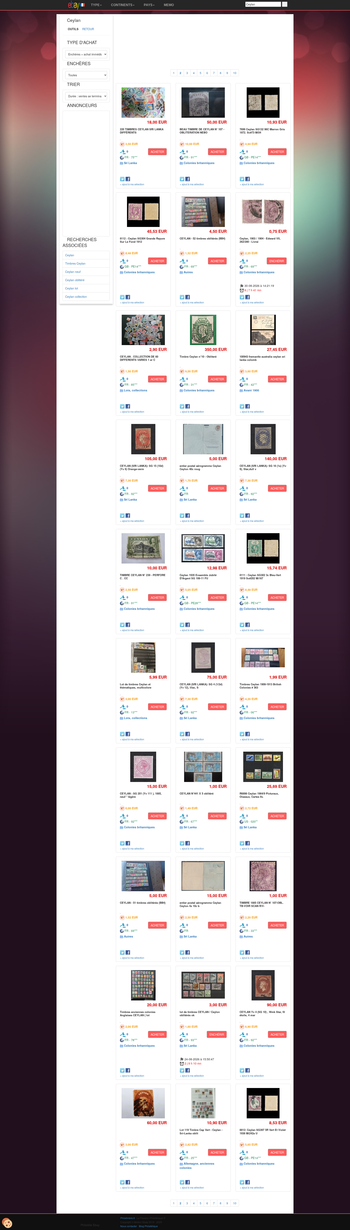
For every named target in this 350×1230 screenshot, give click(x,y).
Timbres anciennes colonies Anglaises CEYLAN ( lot (137, 1013)
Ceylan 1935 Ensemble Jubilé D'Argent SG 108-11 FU (198, 576)
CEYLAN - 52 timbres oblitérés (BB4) (202, 238)
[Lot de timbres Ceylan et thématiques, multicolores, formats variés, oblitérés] (143, 657)
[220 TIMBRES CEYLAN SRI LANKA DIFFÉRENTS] (143, 102)
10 (234, 73)
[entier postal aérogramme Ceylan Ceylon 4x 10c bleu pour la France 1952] (203, 876)
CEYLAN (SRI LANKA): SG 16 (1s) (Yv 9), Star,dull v (263, 467)
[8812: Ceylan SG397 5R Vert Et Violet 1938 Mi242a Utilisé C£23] (263, 1103)
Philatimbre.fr (127, 1218)
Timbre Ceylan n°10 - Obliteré (198, 356)
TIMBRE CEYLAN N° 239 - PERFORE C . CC (142, 576)
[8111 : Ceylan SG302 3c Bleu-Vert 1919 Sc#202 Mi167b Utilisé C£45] (263, 548)
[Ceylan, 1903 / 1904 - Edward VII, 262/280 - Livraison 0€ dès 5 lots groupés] (263, 212)
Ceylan (69, 255)
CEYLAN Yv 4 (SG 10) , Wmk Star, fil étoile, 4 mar (262, 1013)
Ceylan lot (71, 288)
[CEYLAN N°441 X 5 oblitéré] (203, 766)
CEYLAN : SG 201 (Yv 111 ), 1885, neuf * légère (141, 795)
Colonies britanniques (199, 163)
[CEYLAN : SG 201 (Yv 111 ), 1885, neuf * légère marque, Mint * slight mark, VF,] (143, 766)
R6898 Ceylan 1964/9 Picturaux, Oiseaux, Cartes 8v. (259, 795)
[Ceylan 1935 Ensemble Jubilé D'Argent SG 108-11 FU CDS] (203, 548)
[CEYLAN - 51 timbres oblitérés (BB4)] (143, 876)
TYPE (95, 5)
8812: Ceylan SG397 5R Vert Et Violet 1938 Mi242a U (263, 1131)
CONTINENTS (121, 5)
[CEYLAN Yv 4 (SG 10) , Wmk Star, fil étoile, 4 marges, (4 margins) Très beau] (263, 985)
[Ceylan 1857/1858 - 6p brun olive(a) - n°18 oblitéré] (143, 1103)
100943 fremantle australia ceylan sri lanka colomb (262, 358)
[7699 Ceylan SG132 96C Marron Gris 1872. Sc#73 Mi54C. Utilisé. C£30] (263, 102)
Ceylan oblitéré (74, 280)
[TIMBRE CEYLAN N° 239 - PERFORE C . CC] (143, 548)
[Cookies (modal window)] (7, 1223)
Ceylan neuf (73, 272)
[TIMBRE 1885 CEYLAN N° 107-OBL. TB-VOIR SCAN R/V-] (263, 876)
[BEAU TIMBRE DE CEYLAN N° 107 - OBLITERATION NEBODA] (203, 102)
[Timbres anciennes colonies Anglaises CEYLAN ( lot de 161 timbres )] (143, 985)
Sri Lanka (130, 163)
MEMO (168, 5)
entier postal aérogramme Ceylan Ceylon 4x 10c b (200, 904)
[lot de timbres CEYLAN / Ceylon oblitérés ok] (203, 985)
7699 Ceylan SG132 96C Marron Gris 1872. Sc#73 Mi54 (262, 130)
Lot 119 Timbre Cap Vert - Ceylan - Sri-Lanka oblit (201, 1131)
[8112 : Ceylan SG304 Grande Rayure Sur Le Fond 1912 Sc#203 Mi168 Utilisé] (143, 211)
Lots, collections (135, 390)
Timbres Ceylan (75, 263)
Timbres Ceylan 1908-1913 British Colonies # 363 (260, 685)
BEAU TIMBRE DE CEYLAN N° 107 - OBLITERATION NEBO (202, 130)
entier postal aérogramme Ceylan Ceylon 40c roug (200, 467)
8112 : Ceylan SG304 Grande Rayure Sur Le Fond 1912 (142, 240)
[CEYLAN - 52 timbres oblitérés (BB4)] (203, 212)
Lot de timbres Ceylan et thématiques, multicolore (135, 685)
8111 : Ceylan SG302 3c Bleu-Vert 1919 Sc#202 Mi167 (260, 576)
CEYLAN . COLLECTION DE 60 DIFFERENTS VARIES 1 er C (139, 358)
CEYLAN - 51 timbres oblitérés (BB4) (142, 903)
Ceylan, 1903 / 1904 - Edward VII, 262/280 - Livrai (260, 240)
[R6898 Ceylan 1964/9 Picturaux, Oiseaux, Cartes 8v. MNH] (263, 766)
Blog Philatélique (148, 1226)
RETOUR (88, 29)
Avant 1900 (251, 390)
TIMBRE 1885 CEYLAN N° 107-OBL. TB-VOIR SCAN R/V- (262, 904)
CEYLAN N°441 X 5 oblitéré (196, 793)
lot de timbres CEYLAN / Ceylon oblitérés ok (200, 1013)
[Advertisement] (86, 173)
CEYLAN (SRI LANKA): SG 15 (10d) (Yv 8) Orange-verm (141, 467)
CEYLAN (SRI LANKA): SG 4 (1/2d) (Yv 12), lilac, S (201, 685)
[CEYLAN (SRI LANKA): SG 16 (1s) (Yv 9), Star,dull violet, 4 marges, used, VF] (263, 439)
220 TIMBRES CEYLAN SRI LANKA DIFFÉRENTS (141, 130)
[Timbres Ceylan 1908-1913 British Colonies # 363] (263, 657)
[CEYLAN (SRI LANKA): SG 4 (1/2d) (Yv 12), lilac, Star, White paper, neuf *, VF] (203, 657)
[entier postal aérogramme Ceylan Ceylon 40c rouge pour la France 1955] (203, 439)
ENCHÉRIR (276, 261)
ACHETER (157, 152)
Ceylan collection (76, 297)
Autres (188, 272)
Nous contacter (128, 1226)
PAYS (148, 5)
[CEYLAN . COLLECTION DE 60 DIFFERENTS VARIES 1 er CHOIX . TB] (143, 330)
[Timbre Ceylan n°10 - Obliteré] (203, 330)
